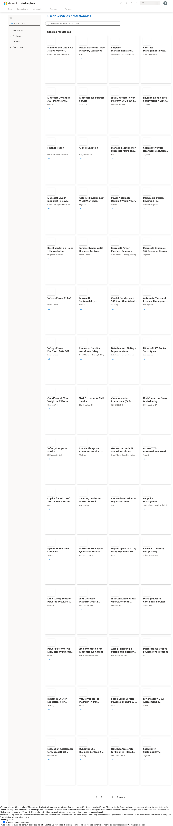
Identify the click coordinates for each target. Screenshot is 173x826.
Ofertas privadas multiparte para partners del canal (81, 812)
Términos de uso (79, 824)
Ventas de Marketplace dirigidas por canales (41, 812)
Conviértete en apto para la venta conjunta (138, 809)
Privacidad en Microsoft (10, 817)
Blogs (30, 807)
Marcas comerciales (95, 824)
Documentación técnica (95, 807)
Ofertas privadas (112, 807)
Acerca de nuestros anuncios (116, 824)
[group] (48, 58)
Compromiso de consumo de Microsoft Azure (139, 807)
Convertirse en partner (9, 809)
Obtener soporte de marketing (40, 809)
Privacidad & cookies (63, 824)
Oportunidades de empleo (122, 814)
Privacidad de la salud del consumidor (16, 824)
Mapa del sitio (38, 824)
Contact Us (49, 824)
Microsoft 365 (54, 814)
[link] (60, 59)
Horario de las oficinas (57, 807)
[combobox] (84, 23)
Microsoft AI (5, 814)
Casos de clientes (40, 807)
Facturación (163, 807)
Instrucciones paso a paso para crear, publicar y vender (97, 809)
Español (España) (7, 819)
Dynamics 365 (42, 814)
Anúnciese (23, 809)
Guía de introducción (76, 807)
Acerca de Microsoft (141, 814)
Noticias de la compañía (161, 814)
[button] (47, 23)
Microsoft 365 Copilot (70, 814)
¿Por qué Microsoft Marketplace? (14, 807)
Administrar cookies (136, 824)
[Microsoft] (11, 3)
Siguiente (121, 797)
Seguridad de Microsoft (21, 814)
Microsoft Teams (86, 814)
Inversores (24, 817)
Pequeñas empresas (102, 814)
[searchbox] (27, 23)
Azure (33, 814)
